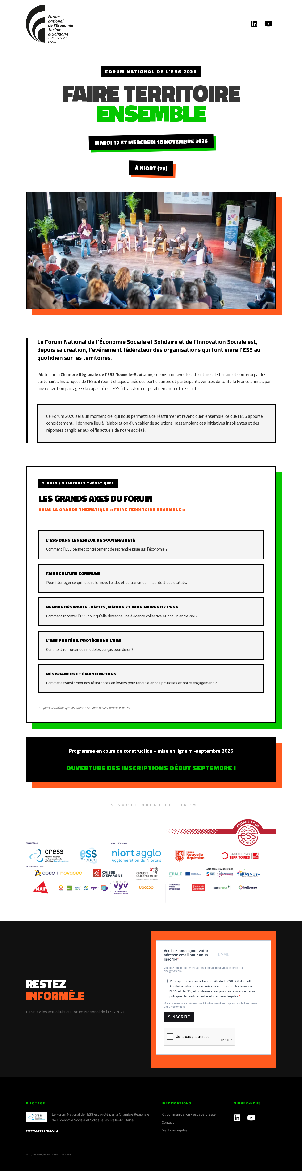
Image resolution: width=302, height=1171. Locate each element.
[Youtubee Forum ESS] (268, 23)
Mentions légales (174, 1130)
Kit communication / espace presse (189, 1114)
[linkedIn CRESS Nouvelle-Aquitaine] (254, 23)
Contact (168, 1122)
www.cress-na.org (42, 1130)
